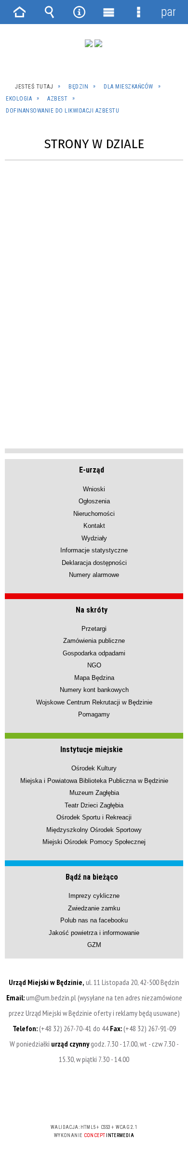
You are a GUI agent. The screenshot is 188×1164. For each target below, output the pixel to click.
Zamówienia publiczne (94, 640)
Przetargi (94, 628)
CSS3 (93, 1099)
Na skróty (91, 609)
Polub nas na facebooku (94, 920)
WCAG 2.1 (123, 1098)
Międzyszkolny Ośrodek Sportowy (94, 829)
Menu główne (109, 12)
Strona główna (20, 12)
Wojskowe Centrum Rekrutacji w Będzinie (94, 702)
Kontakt (94, 525)
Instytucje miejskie (91, 749)
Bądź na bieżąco (92, 877)
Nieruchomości (94, 513)
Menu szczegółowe (139, 12)
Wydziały (94, 538)
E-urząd (91, 469)
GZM (94, 944)
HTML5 (78, 1099)
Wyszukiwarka (49, 12)
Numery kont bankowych (94, 689)
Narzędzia (79, 12)
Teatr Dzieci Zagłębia (94, 805)
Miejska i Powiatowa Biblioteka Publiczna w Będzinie (94, 780)
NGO (94, 665)
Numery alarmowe (94, 574)
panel (168, 12)
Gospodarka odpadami (94, 653)
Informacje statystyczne (94, 550)
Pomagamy (94, 714)
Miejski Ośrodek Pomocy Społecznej (94, 841)
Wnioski (94, 489)
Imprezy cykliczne (94, 895)
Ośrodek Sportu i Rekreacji (94, 817)
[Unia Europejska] (98, 43)
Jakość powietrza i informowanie (94, 932)
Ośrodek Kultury (94, 768)
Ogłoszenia (94, 501)
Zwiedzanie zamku (94, 908)
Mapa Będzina (94, 677)
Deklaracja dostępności (94, 562)
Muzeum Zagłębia (94, 792)
